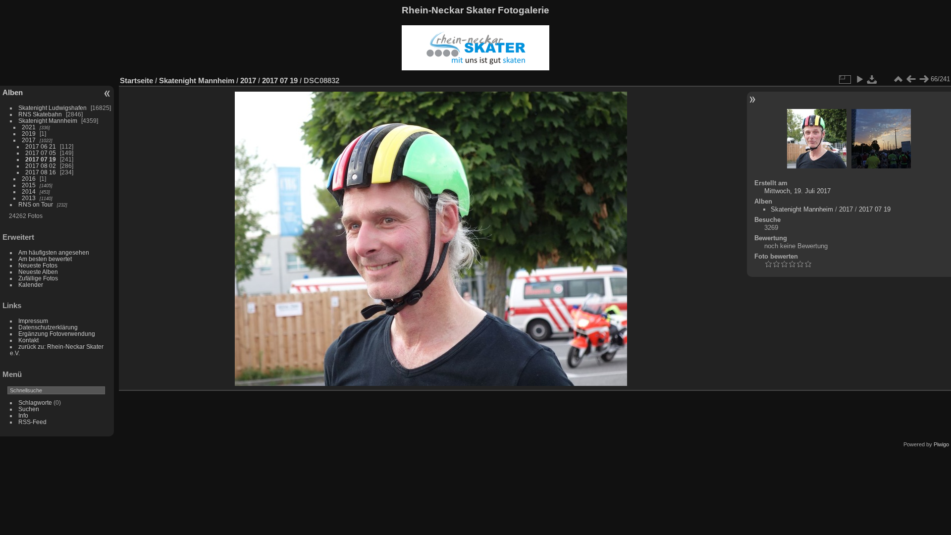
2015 (29, 185)
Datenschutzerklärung (48, 327)
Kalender (30, 284)
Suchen (28, 409)
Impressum (33, 321)
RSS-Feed (32, 422)
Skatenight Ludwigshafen (52, 108)
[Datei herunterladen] (872, 79)
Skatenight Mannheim (47, 120)
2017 (29, 140)
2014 (29, 191)
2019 (29, 133)
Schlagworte (35, 402)
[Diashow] (859, 79)
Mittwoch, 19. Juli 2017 (797, 191)
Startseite (136, 80)
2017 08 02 (40, 165)
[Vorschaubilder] (898, 79)
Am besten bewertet (45, 259)
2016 (29, 178)
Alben (12, 92)
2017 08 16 (40, 172)
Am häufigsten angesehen (53, 252)
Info (23, 415)
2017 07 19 (40, 159)
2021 (29, 127)
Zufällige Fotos (38, 278)
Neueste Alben (38, 271)
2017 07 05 (40, 153)
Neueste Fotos (37, 265)
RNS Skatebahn (40, 114)
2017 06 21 (40, 146)
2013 (29, 198)
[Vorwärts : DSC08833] (923, 79)
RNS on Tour (35, 204)
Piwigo (941, 444)
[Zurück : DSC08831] (910, 79)
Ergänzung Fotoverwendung (56, 333)
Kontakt (28, 340)
